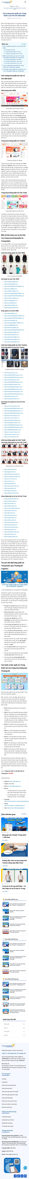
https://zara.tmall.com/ (10, 534)
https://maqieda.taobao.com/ (11, 398)
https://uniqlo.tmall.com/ (10, 469)
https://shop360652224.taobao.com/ (13, 413)
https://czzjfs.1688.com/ (10, 303)
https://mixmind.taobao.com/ (11, 434)
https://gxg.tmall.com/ (10, 471)
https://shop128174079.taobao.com (13, 425)
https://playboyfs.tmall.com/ (11, 493)
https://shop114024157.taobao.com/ (13, 387)
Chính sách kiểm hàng (7, 1097)
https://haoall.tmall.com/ (10, 517)
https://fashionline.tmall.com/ (11, 532)
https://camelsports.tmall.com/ (12, 476)
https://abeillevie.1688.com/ (11, 291)
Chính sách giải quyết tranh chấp (10, 1094)
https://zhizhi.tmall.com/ (10, 510)
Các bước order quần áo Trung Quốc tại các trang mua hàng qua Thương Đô (14, 70)
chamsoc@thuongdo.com (14, 786)
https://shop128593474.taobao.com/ (13, 427)
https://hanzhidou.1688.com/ (11, 327)
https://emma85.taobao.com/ (11, 379)
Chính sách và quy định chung (9, 1101)
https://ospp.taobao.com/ (10, 372)
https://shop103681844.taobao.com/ (13, 382)
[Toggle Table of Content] (23, 44)
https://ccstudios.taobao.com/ (12, 432)
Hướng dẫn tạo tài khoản (8, 1120)
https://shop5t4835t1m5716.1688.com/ (14, 286)
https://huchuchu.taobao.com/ (12, 415)
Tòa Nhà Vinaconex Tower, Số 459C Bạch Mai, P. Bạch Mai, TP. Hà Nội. (14, 1137)
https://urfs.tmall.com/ (10, 503)
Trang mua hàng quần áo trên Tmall (14, 53)
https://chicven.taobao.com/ (11, 436)
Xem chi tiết (5, 840)
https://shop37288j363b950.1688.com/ (14, 330)
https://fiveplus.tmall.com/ (11, 536)
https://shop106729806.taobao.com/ (13, 408)
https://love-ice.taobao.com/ (11, 418)
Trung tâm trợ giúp (6, 1116)
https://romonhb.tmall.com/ (11, 527)
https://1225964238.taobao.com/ (12, 429)
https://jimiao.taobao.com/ (11, 396)
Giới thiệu (4, 1079)
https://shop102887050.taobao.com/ (13, 377)
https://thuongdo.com (15, 781)
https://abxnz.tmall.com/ (10, 490)
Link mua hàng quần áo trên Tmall (14, 63)
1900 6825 (9, 1148)
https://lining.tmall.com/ (10, 529)
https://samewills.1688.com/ (11, 334)
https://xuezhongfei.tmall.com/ (12, 508)
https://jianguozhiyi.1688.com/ (11, 337)
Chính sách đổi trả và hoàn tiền (9, 1104)
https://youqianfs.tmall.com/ (11, 498)
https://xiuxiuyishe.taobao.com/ (12, 422)
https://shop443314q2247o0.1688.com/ (14, 315)
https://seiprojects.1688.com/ (11, 332)
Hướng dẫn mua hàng (7, 1123)
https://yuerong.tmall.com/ (11, 522)
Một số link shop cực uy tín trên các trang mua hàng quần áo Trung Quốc (13, 56)
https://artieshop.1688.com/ (11, 281)
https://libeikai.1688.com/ (10, 313)
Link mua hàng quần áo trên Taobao (14, 61)
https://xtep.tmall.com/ (10, 488)
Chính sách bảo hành (7, 1088)
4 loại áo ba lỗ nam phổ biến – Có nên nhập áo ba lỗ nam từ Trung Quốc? (14, 888)
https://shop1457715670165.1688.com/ (14, 318)
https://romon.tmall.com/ (10, 479)
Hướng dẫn (4, 1082)
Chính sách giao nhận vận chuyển (10, 1091)
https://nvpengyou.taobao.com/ (12, 420)
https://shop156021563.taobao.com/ (13, 375)
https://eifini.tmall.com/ (10, 520)
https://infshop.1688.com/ (10, 305)
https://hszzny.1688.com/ (10, 288)
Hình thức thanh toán (7, 1107)
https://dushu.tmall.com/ (10, 506)
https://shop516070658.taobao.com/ (13, 394)
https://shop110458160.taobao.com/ (13, 389)
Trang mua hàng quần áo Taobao (13, 51)
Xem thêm (25, 814)
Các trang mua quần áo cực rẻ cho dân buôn (14, 47)
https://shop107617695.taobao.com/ (13, 391)
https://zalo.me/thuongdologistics (15, 808)
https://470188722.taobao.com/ (12, 384)
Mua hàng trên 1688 (10, 49)
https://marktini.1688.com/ (10, 284)
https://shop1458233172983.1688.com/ (14, 296)
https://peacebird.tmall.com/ (11, 486)
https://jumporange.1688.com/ (12, 339)
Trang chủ (12, 6)
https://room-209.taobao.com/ (12, 406)
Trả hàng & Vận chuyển (7, 1126)
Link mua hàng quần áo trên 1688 (13, 59)
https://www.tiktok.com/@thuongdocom (14, 805)
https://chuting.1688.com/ (10, 300)
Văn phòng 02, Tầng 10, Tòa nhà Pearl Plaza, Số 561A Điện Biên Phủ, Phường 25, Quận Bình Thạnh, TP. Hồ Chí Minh (14, 1143)
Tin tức (16, 6)
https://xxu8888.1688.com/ (11, 325)
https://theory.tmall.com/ (10, 515)
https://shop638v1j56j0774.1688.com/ (13, 323)
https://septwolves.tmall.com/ (12, 474)
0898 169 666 (7, 1151)
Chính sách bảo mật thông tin (9, 1085)
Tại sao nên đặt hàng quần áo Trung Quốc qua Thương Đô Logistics (13, 66)
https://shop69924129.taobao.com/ (13, 411)
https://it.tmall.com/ (9, 481)
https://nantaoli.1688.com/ (10, 320)
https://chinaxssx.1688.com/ (11, 298)
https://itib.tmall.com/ (9, 513)
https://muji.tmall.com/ (10, 483)
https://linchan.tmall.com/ (10, 524)
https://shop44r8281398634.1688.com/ (14, 293)
